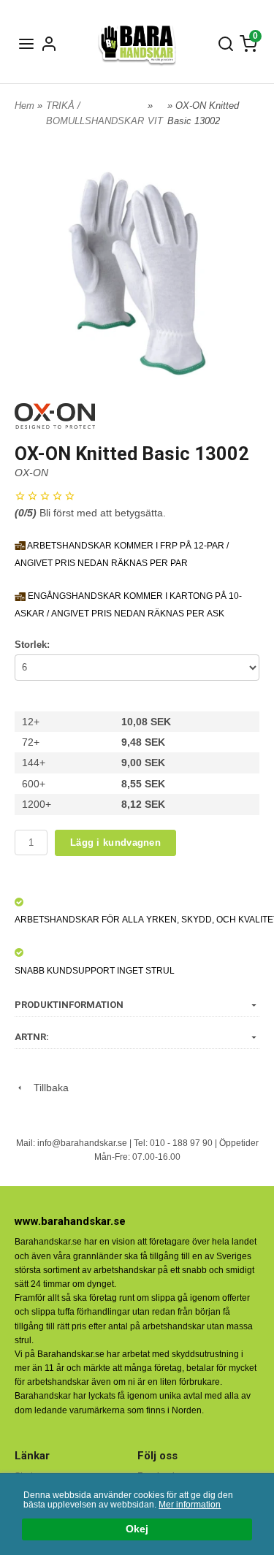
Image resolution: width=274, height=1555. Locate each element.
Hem (24, 105)
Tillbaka (47, 1087)
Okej (137, 1529)
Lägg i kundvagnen (115, 842)
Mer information (190, 1504)
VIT (155, 120)
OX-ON (31, 472)
